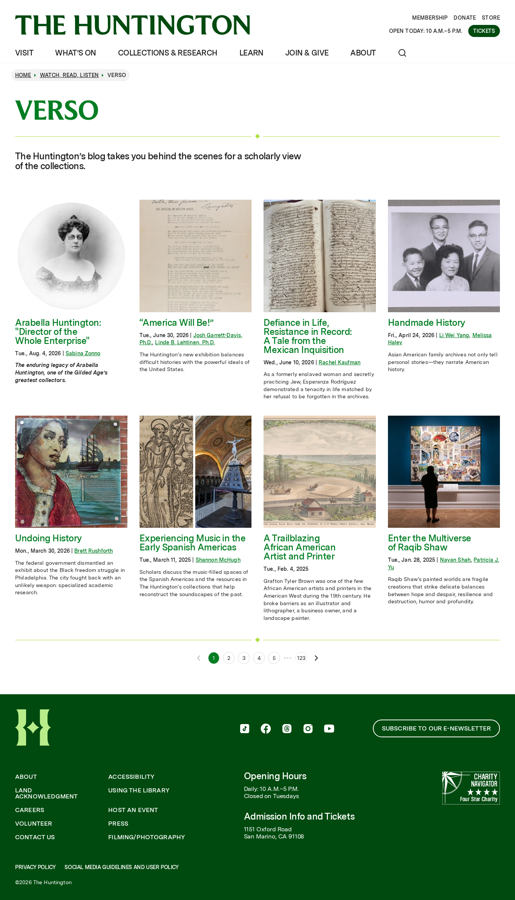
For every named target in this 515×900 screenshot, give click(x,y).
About (363, 52)
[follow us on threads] (287, 729)
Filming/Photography (146, 837)
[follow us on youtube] (329, 729)
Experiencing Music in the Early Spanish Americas (192, 543)
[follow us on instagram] (308, 729)
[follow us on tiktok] (245, 729)
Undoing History (48, 538)
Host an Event (133, 810)
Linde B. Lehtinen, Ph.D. (185, 342)
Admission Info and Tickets (299, 816)
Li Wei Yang (454, 335)
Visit (24, 52)
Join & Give (306, 52)
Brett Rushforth (93, 551)
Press (118, 824)
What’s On (75, 52)
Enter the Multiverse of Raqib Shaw (429, 543)
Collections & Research (168, 52)
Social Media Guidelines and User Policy (121, 867)
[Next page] (316, 658)
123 (301, 658)
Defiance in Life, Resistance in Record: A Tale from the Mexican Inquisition (308, 336)
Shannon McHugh (218, 560)
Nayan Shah (455, 560)
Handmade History (426, 322)
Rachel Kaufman (339, 362)
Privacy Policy (35, 867)
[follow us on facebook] (266, 729)
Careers (29, 810)
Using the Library (139, 791)
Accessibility (131, 777)
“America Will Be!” (176, 322)
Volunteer (33, 824)
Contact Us (35, 837)
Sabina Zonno (83, 353)
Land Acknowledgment (46, 794)
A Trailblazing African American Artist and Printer (300, 547)
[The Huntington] (132, 25)
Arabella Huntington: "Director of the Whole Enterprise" (58, 331)
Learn (251, 52)
